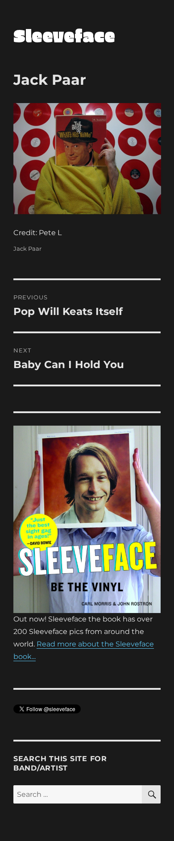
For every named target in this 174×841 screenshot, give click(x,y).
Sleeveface (64, 35)
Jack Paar (27, 248)
